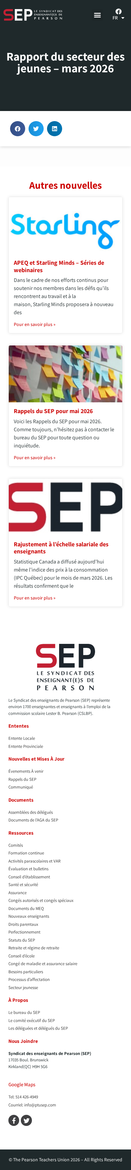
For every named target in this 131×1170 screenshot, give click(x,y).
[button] (97, 15)
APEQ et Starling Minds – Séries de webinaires (59, 266)
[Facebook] (119, 11)
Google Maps (21, 1084)
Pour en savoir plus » (34, 324)
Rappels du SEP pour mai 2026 (53, 411)
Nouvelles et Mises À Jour (36, 759)
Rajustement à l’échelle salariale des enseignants (61, 547)
